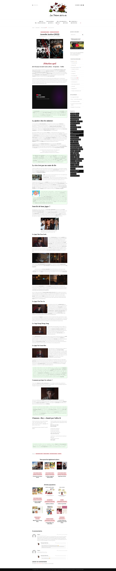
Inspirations (37, 517)
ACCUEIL (41, 21)
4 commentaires (58, 36)
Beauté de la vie (73, 121)
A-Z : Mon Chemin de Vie (62, 21)
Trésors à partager (37, 474)
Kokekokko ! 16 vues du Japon (75, 107)
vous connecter (39, 563)
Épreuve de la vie (75, 175)
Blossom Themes (64, 569)
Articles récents (50, 21)
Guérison (76, 141)
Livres (73, 86)
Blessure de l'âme (39, 453)
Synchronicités (74, 166)
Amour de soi (75, 115)
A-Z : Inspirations (73, 21)
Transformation (73, 168)
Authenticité (74, 119)
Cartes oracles (73, 125)
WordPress (73, 569)
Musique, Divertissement (76, 90)
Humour (81, 149)
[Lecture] (71, 48)
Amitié (73, 113)
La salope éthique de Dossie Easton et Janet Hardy (62, 521)
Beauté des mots (79, 121)
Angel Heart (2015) (62, 476)
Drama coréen (46, 453)
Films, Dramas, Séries (37, 498)
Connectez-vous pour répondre (62, 534)
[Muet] (81, 48)
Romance (78, 161)
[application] (77, 45)
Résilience (73, 162)
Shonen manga (72, 164)
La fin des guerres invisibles (75, 101)
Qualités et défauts (50, 503)
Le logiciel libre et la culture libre (50, 523)
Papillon (76, 153)
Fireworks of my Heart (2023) (37, 477)
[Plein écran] (82, 48)
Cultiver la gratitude (62, 503)
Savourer (37, 518)
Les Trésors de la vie (58, 15)
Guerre (72, 141)
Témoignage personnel (75, 171)
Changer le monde (75, 69)
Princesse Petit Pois (43, 36)
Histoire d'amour (75, 145)
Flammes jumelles (75, 139)
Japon (72, 151)
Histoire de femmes (74, 149)
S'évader (73, 73)
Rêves (78, 162)
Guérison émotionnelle (74, 143)
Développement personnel (75, 135)
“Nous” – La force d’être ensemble (76, 99)
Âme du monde (73, 173)
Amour (77, 113)
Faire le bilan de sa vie (74, 137)
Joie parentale (77, 151)
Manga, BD (73, 88)
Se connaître (74, 75)
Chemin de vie (74, 127)
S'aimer (73, 71)
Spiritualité (77, 164)
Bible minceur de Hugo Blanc (37, 521)
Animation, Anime (74, 79)
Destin (79, 127)
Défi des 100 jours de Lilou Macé (76, 132)
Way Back (44, 423)
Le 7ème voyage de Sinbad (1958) (50, 477)
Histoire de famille (53, 453)
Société (59, 453)
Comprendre (62, 517)
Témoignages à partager (49, 501)
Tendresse (80, 166)
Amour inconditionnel (75, 117)
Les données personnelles (79, 569)
